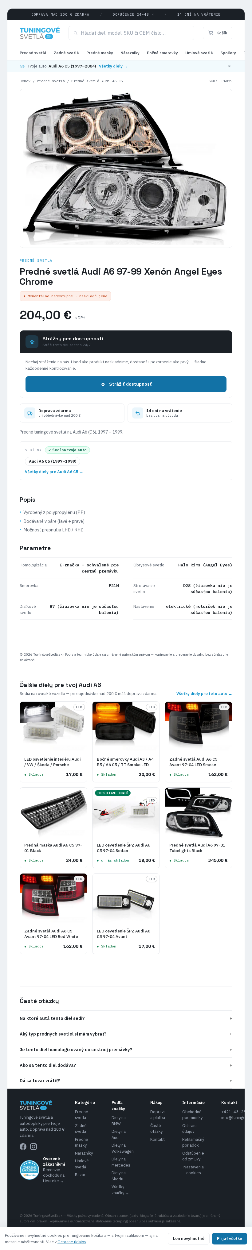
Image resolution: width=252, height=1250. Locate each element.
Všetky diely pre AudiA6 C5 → (54, 471)
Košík (221, 33)
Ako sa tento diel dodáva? (126, 1065)
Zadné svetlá (66, 53)
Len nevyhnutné (188, 1238)
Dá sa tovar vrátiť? (126, 1080)
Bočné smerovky (162, 53)
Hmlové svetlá (199, 53)
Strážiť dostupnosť (130, 384)
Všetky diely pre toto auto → (204, 693)
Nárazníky (130, 53)
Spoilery (228, 53)
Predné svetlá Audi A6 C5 (97, 81)
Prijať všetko (229, 1238)
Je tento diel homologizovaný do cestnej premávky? (126, 1049)
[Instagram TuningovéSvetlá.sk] (33, 1146)
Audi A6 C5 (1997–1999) (52, 461)
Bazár (80, 1174)
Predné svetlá (33, 53)
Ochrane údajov (71, 1241)
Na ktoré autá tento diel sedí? (126, 1018)
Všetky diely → (113, 66)
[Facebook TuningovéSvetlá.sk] (23, 1146)
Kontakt (157, 1139)
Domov (25, 81)
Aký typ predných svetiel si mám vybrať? (126, 1034)
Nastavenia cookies (193, 1170)
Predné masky (99, 53)
